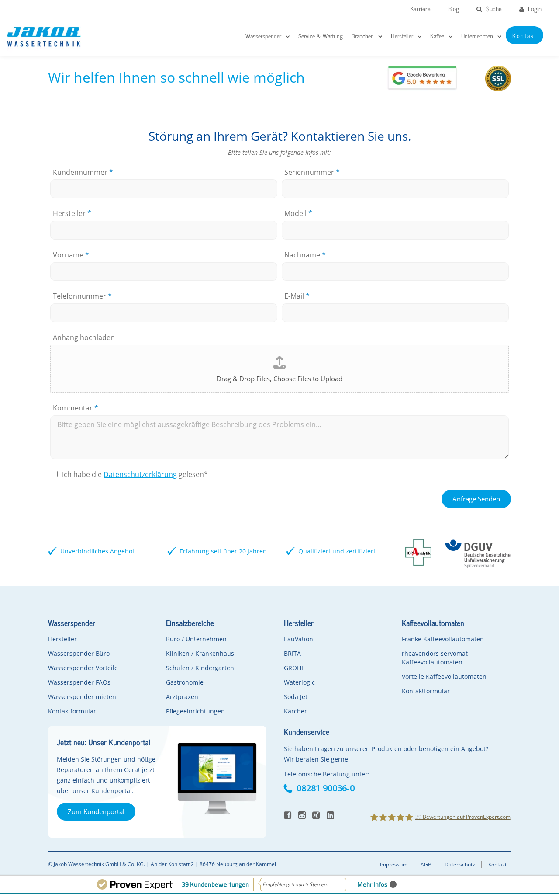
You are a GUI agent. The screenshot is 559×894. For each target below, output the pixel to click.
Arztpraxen (182, 696)
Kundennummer (83, 172)
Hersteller (72, 213)
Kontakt (497, 864)
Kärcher (295, 711)
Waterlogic (299, 682)
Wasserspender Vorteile (83, 668)
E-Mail (297, 296)
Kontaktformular (72, 711)
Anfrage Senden (476, 498)
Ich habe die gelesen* (135, 474)
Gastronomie (185, 682)
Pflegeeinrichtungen (195, 711)
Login (534, 8)
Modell (298, 213)
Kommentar (75, 408)
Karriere (420, 8)
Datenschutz (460, 864)
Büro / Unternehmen (196, 639)
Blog (453, 8)
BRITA (292, 653)
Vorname (71, 255)
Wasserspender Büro (79, 653)
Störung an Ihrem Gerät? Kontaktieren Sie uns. (279, 136)
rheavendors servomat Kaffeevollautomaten (435, 657)
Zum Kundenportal (96, 811)
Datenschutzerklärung (140, 474)
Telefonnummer (82, 296)
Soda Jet (295, 696)
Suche (493, 8)
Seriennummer (312, 172)
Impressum (393, 864)
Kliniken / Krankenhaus (200, 653)
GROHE (294, 668)
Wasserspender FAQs (79, 682)
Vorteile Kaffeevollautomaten (444, 676)
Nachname (305, 255)
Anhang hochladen (84, 337)
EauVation (298, 639)
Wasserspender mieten (82, 696)
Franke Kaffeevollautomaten (443, 639)
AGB (426, 864)
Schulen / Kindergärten (200, 668)
